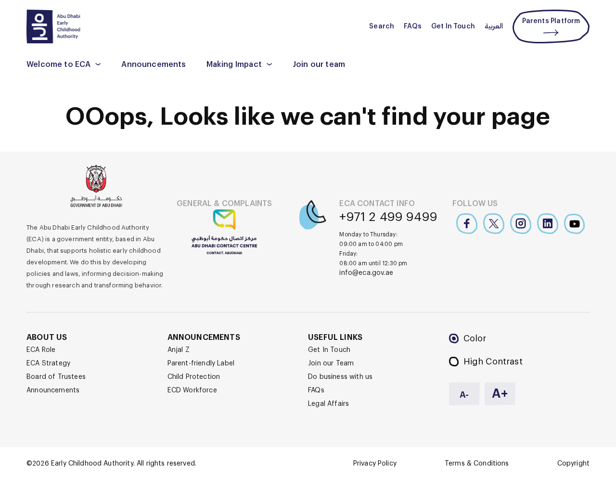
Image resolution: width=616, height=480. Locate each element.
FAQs (413, 26)
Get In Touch (453, 26)
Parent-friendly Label (201, 363)
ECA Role (40, 350)
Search (381, 26)
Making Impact (234, 64)
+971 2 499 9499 (388, 217)
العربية (494, 26)
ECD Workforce (192, 390)
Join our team (319, 64)
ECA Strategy (48, 363)
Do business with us (340, 377)
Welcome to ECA (58, 64)
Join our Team (331, 363)
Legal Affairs (328, 404)
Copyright (573, 463)
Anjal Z (178, 350)
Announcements (153, 64)
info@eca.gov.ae (366, 273)
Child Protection (193, 377)
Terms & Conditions (477, 463)
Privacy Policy (375, 463)
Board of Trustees (56, 377)
